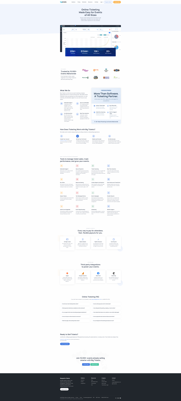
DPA (93, 397)
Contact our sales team (64, 339)
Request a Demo (108, 2)
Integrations (83, 383)
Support (113, 380)
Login (101, 2)
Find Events (84, 2)
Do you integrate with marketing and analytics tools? (103, 320)
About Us (103, 380)
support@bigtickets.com (96, 299)
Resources (90, 2)
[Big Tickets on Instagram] (117, 398)
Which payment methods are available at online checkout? (73, 308)
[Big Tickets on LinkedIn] (120, 398)
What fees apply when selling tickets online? (71, 320)
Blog (92, 380)
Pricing (79, 2)
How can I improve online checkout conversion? (71, 316)
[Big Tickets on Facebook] (115, 398)
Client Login (104, 383)
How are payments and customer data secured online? (103, 316)
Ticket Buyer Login (105, 384)
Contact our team (63, 140)
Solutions (73, 2)
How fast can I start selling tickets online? (70, 303)
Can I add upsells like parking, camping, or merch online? (104, 308)
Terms (81, 397)
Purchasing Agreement (87, 397)
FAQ (92, 384)
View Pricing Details (64, 343)
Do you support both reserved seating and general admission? (74, 312)
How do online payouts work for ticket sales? (102, 303)
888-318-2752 (107, 299)
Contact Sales (117, 2)
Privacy (77, 397)
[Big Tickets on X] (118, 398)
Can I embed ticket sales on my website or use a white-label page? (106, 312)
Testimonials (93, 383)
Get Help (96, 2)
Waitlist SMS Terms (104, 397)
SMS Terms (98, 397)
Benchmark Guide (94, 381)
